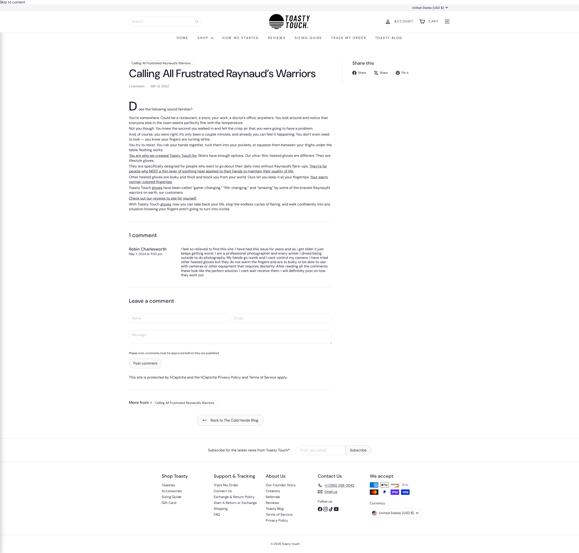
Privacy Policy (229, 377)
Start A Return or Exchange (235, 503)
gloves (157, 187)
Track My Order (348, 38)
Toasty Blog (389, 38)
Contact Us (223, 491)
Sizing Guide (308, 38)
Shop (203, 38)
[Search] (196, 21)
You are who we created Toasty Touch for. (163, 155)
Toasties (168, 485)
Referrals (273, 497)
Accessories (172, 491)
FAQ (217, 514)
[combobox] (165, 21)
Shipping (221, 508)
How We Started (240, 38)
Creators (273, 491)
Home (182, 38)
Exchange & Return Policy (234, 497)
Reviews (277, 38)
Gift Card (169, 503)
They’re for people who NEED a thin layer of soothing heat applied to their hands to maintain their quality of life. (228, 169)
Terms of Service (262, 377)
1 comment (137, 86)
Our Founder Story (281, 485)
